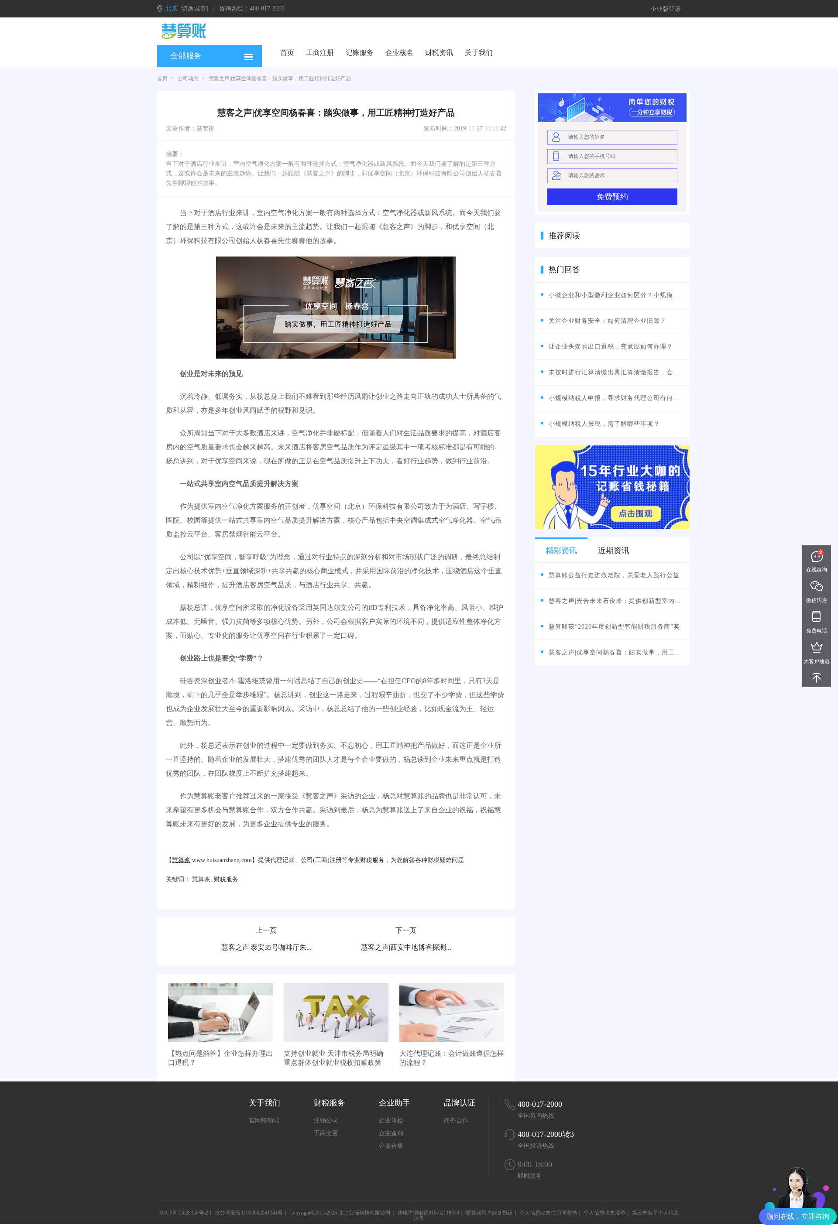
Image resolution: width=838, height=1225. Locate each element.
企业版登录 (665, 9)
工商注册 (320, 52)
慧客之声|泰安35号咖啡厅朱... (266, 947)
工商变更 (326, 1133)
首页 (287, 52)
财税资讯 (439, 52)
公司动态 (188, 78)
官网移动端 (264, 1120)
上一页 (266, 930)
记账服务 (360, 52)
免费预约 (612, 196)
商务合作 (456, 1120)
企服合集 (391, 1146)
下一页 (405, 930)
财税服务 (226, 879)
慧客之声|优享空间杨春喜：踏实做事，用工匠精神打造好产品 (280, 78)
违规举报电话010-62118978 (428, 1213)
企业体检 (391, 1120)
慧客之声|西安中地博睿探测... (406, 947)
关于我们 (479, 52)
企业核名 (399, 52)
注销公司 (326, 1120)
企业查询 (391, 1133)
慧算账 (204, 796)
